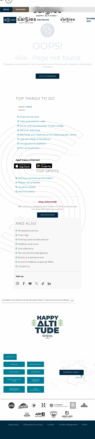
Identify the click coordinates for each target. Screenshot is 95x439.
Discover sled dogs (30, 130)
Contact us (24, 266)
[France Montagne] (23, 405)
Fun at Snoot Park (29, 148)
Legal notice (13, 424)
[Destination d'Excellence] (33, 405)
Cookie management (68, 424)
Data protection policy (33, 424)
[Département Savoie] (43, 405)
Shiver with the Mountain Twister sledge (42, 125)
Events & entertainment (31, 257)
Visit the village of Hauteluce (35, 139)
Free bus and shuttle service (33, 239)
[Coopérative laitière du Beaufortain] (84, 405)
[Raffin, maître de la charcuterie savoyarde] (27, 414)
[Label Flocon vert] (73, 405)
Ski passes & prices (28, 230)
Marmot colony (26, 191)
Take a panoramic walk (32, 121)
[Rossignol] (53, 414)
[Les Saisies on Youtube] (30, 284)
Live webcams (26, 248)
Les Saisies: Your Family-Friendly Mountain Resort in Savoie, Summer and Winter (35, 300)
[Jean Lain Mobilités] (67, 414)
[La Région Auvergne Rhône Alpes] (59, 405)
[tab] (21, 106)
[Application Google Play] (44, 166)
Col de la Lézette (27, 187)
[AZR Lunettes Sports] (40, 414)
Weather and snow (28, 244)
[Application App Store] (23, 166)
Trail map (23, 235)
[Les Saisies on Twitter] (36, 284)
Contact (50, 424)
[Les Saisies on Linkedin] (49, 284)
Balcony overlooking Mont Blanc (35, 178)
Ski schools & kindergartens (33, 253)
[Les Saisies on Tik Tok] (43, 284)
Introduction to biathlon (33, 143)
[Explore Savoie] (11, 405)
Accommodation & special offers (36, 262)
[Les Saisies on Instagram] (17, 284)
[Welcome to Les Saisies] (47, 326)
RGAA (84, 424)
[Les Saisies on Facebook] (23, 284)
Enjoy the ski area (29, 116)
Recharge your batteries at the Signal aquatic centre (48, 134)
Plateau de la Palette (29, 182)
